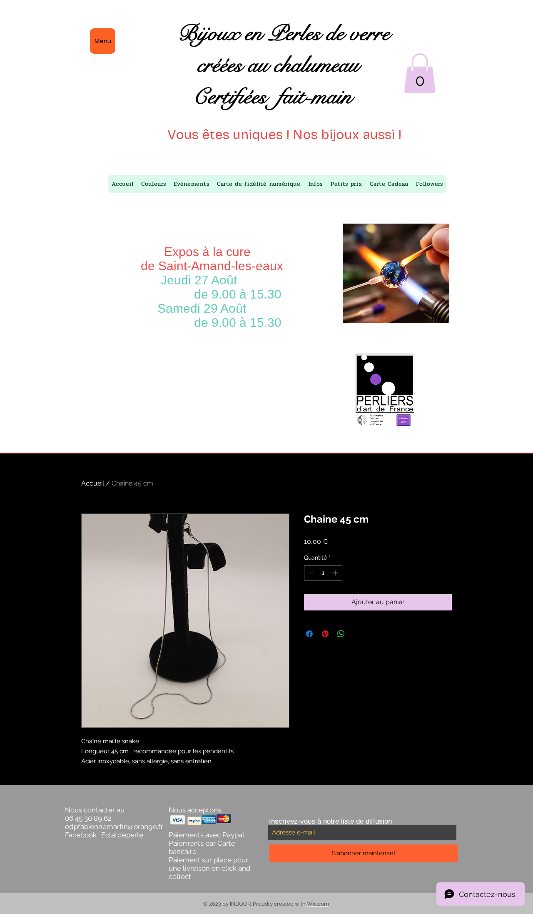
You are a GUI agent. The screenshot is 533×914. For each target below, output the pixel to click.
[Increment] (336, 572)
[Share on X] (357, 634)
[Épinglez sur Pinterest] (325, 634)
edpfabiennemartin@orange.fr (114, 826)
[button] (419, 73)
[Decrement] (310, 572)
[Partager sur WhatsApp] (341, 634)
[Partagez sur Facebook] (309, 634)
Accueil (92, 483)
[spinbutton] (323, 572)
